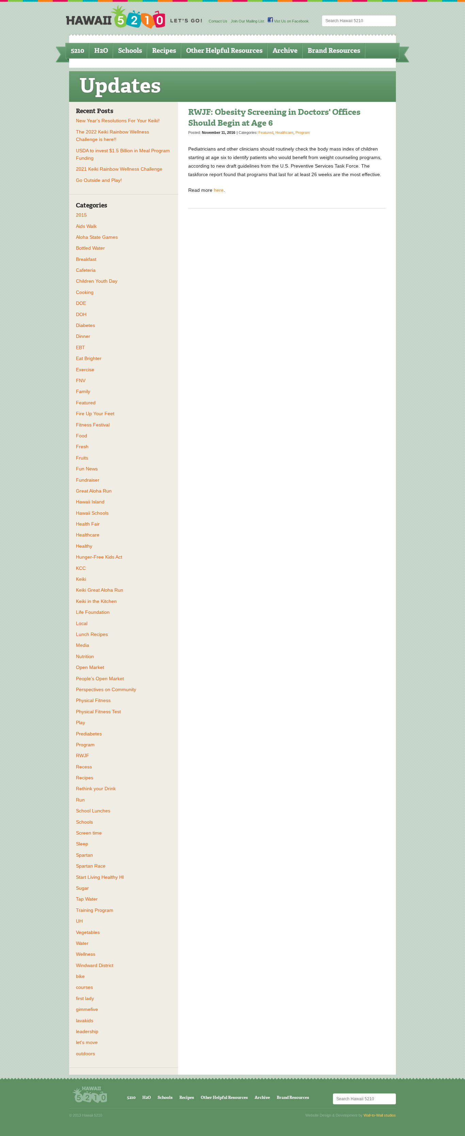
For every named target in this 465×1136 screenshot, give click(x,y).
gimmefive (87, 1009)
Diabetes (85, 325)
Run (80, 800)
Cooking (85, 292)
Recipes (164, 50)
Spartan (84, 855)
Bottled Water (90, 248)
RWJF (82, 755)
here (219, 190)
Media (82, 645)
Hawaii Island (90, 501)
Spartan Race (91, 866)
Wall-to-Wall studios (380, 1115)
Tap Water (87, 899)
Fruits (82, 458)
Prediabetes (89, 733)
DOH (81, 314)
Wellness (85, 954)
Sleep (82, 843)
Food (81, 435)
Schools (130, 50)
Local (81, 623)
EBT (80, 347)
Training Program (94, 910)
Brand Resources (334, 50)
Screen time (89, 833)
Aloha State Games (97, 237)
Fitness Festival (93, 424)
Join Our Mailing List (247, 21)
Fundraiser (87, 480)
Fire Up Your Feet (95, 413)
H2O (101, 50)
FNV (80, 380)
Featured (86, 402)
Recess (84, 766)
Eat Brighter (88, 358)
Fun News (87, 468)
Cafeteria (86, 270)
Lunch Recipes (92, 634)
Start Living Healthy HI (100, 877)
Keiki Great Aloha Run (99, 590)
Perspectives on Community (106, 689)
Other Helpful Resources (224, 50)
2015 (81, 215)
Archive (285, 50)
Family (83, 391)
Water (82, 943)
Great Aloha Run (94, 491)
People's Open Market (100, 678)
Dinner (83, 336)
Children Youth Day (96, 281)
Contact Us (218, 21)
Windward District (94, 965)
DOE (81, 303)
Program (85, 744)
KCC (81, 568)
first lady (85, 998)
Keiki (81, 579)
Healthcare (87, 535)
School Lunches (93, 810)
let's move (87, 1042)
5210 (77, 50)
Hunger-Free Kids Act (99, 557)
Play (80, 722)
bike (80, 976)
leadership (87, 1031)
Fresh (82, 446)
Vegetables (88, 932)
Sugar (82, 888)
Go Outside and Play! (99, 180)
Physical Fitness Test (98, 711)
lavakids (84, 1020)
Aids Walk (86, 226)
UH (79, 921)
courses (84, 987)
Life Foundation (93, 612)
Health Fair (88, 524)
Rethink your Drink (96, 788)
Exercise (85, 369)
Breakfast (86, 259)
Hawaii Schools (92, 513)
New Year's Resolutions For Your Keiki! (118, 120)
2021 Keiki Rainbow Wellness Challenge (119, 169)
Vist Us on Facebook (291, 21)
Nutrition (85, 656)
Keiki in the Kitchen (96, 601)
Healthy (84, 546)
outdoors (85, 1053)
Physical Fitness (93, 700)
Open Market (90, 667)
